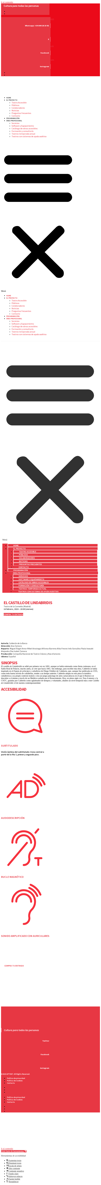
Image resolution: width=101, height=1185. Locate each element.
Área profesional (14, 120)
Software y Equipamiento (23, 125)
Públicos (15, 105)
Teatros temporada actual (23, 133)
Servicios (15, 123)
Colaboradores (18, 108)
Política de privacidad (16, 1078)
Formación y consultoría (22, 131)
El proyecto (11, 100)
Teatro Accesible (19, 102)
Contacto (16, 115)
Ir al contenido (7, 2)
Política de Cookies (15, 1080)
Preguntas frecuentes (21, 113)
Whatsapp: (37, 25)
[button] (38, 216)
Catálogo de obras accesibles (25, 128)
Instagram (44, 66)
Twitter (45, 1041)
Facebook (45, 53)
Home (8, 97)
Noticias (15, 110)
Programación (12, 118)
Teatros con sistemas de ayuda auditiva (29, 136)
